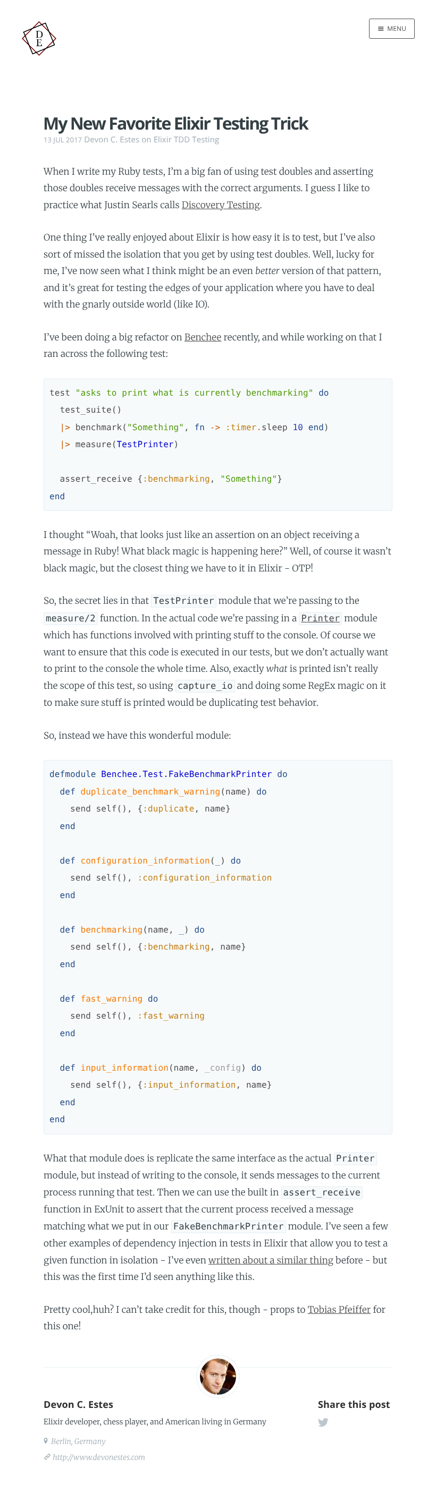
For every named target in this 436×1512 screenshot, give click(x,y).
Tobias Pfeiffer (339, 1309)
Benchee (203, 337)
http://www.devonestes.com (99, 1457)
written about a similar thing (270, 1260)
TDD (182, 139)
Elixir (163, 139)
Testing (205, 139)
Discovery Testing (221, 205)
